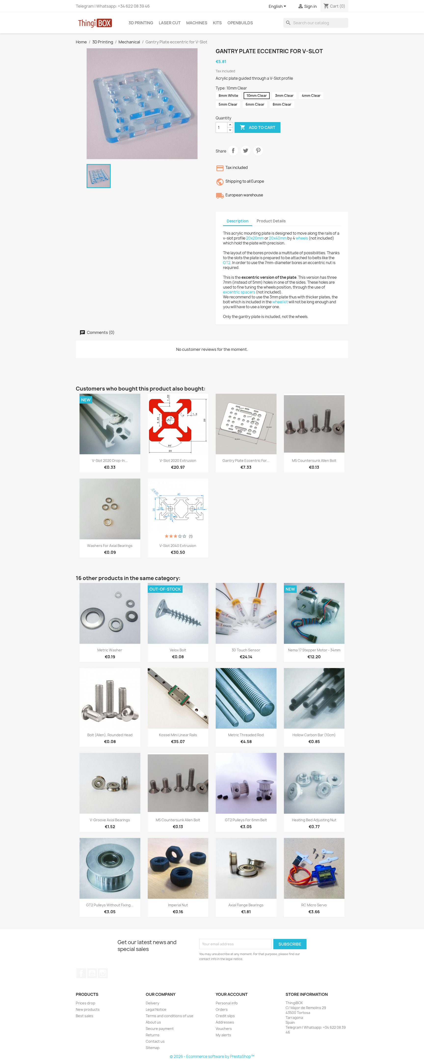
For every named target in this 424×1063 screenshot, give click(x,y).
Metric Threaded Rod (246, 735)
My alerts (223, 1035)
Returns (152, 1035)
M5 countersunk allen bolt (314, 460)
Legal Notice (156, 1009)
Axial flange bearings (246, 905)
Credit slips (225, 1015)
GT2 (226, 262)
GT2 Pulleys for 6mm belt (246, 820)
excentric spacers (239, 292)
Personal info (227, 1003)
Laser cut (170, 22)
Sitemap (152, 1047)
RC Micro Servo (314, 905)
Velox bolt (178, 650)
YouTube (92, 973)
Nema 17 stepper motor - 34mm (314, 650)
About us (153, 1022)
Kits (217, 22)
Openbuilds (240, 22)
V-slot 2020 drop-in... (110, 460)
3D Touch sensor (246, 650)
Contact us (155, 1041)
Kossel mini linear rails (178, 735)
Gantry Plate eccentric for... (246, 460)
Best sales (84, 1015)
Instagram (103, 973)
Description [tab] (238, 221)
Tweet (246, 150)
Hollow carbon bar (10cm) (314, 735)
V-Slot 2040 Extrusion (177, 545)
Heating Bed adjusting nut (314, 820)
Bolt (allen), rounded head (109, 735)
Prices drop (85, 1003)
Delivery (152, 1003)
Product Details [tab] (271, 221)
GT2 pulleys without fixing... (109, 905)
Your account (232, 994)
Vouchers (224, 1028)
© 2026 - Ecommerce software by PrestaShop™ (212, 1056)
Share (233, 150)
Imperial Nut (178, 905)
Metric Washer (109, 650)
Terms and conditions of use (169, 1015)
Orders (222, 1009)
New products (88, 1009)
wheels (302, 238)
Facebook (81, 973)
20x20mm (255, 238)
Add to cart (257, 127)
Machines (196, 22)
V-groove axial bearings (110, 820)
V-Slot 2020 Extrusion (178, 460)
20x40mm (278, 238)
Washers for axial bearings (109, 545)
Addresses (225, 1022)
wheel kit (280, 301)
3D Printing (141, 22)
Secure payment (160, 1028)
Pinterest (258, 150)
